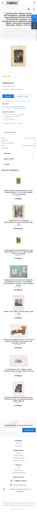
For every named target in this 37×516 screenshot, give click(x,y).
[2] (5, 76)
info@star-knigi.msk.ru (20, 485)
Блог (18, 468)
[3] (7, 76)
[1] (3, 76)
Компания (18, 440)
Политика (18, 446)
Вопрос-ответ (18, 470)
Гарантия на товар (18, 460)
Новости (18, 443)
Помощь (18, 453)
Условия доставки (18, 458)
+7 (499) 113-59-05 (20, 481)
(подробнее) (20, 106)
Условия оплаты (18, 455)
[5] (10, 76)
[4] (8, 76)
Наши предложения (18, 472)
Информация (18, 450)
